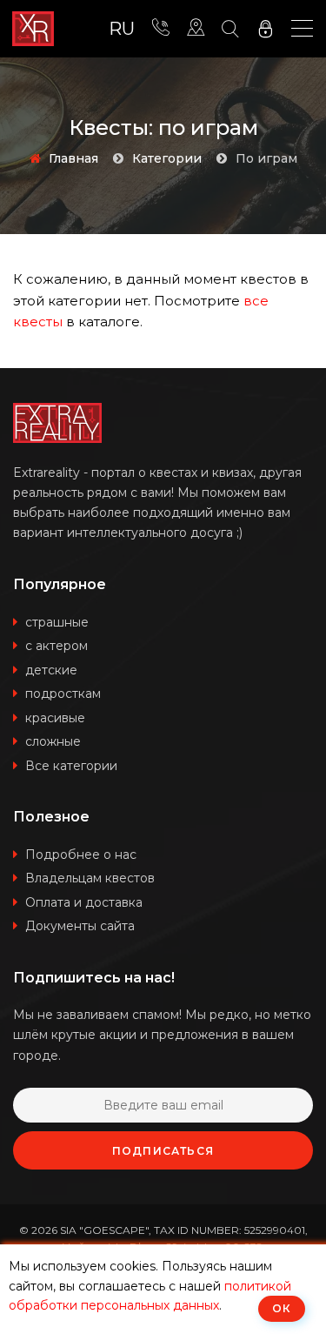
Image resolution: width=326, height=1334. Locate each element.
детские (51, 670)
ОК (281, 1308)
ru (122, 29)
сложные (53, 741)
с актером (56, 646)
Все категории (71, 766)
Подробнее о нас (80, 854)
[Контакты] (161, 28)
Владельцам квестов (90, 878)
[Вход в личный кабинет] (265, 28)
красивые (55, 718)
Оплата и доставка (84, 902)
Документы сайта (80, 926)
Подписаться (163, 1150)
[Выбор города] (195, 28)
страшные (57, 622)
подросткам (63, 693)
